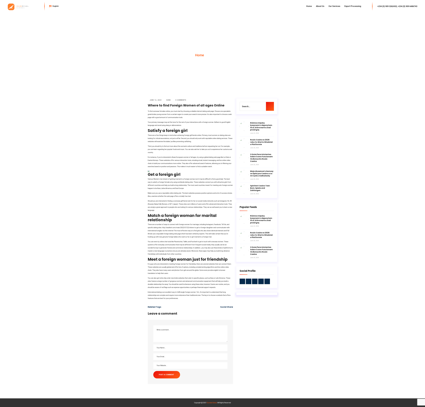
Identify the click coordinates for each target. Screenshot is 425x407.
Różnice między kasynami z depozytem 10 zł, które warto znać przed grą (261, 126)
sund (168, 100)
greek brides (152, 114)
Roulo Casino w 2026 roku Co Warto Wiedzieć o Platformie (261, 142)
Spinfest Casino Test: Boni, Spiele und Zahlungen (260, 188)
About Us (320, 6)
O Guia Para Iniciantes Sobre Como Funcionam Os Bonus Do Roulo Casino (261, 158)
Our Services (334, 6)
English (56, 6)
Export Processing (352, 6)
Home (309, 6)
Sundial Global (212, 403)
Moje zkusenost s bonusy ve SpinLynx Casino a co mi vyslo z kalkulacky (261, 173)
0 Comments (180, 100)
